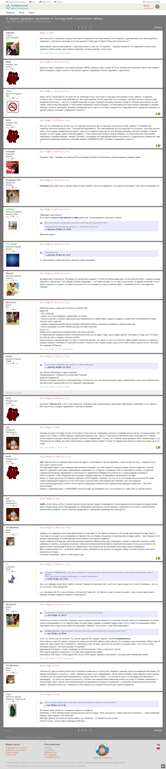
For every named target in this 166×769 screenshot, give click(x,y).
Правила (10, 13)
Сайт (33, 2)
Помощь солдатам (152, 2)
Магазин (59, 2)
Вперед (158, 27)
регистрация (148, 8)
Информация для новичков (16, 748)
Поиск (32, 13)
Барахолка (45, 2)
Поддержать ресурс (52, 757)
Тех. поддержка (50, 755)
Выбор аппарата (12, 752)
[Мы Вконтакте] (158, 744)
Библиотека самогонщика (16, 750)
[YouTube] (158, 748)
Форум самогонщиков (16, 2)
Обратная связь (50, 752)
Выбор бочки (11, 755)
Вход (21, 13)
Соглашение (49, 750)
